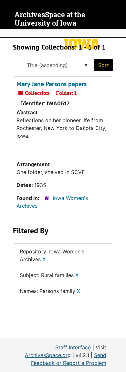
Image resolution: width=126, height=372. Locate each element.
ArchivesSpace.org (48, 355)
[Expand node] (119, 33)
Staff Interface (73, 347)
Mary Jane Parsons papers (51, 84)
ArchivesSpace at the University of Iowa (50, 19)
